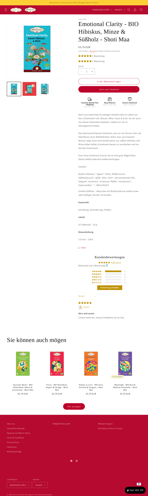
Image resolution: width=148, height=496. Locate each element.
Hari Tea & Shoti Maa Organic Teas (25, 495)
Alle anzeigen (74, 406)
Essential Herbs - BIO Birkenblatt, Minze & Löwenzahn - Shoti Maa (22, 387)
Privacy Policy (13, 442)
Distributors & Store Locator (110, 428)
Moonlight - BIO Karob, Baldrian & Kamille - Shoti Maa (125, 387)
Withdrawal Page (14, 451)
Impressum (12, 447)
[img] (85, 302)
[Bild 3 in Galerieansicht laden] (45, 89)
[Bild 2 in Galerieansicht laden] (29, 89)
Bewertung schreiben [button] (109, 287)
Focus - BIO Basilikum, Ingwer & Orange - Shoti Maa (57, 387)
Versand (92, 51)
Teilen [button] (83, 247)
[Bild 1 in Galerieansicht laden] (14, 89)
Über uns (11, 423)
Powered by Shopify (45, 495)
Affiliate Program (105, 423)
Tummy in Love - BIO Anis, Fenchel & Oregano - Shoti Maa (91, 387)
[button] (6, 10)
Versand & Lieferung (15, 428)
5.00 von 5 (116, 262)
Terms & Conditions (15, 437)
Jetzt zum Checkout (109, 89)
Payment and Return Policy (18, 433)
